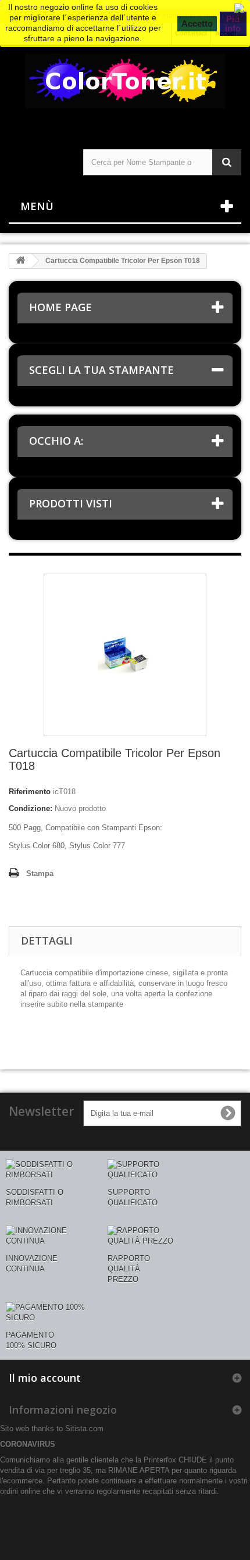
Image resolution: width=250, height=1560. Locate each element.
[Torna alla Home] (20, 261)
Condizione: (30, 808)
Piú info (233, 23)
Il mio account (45, 1378)
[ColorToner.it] (125, 86)
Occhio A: (56, 441)
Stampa (39, 873)
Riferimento (30, 791)
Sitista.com (84, 1428)
